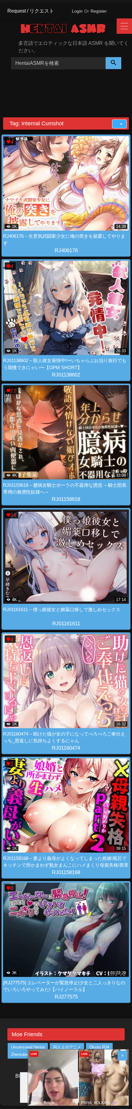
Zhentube (19, 1054)
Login (77, 11)
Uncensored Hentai (28, 1047)
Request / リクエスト (30, 11)
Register (99, 11)
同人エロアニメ (67, 1047)
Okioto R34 (99, 1047)
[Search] (114, 63)
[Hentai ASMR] (68, 29)
